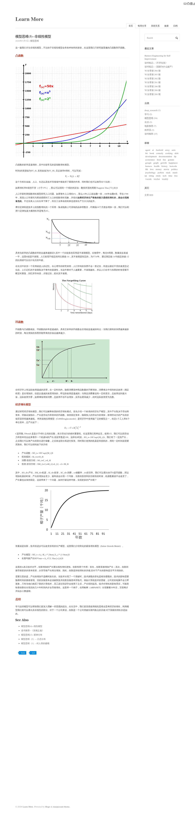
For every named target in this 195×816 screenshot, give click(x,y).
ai (153, 149)
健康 (166, 25)
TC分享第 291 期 (152, 82)
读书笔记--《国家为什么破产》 (159, 66)
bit (146, 153)
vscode (148, 178)
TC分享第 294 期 (152, 70)
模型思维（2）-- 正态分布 (33, 639)
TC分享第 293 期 (152, 74)
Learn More (29, 19)
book (23, 652)
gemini (171, 159)
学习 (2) (148, 114)
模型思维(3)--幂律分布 (31, 634)
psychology (150, 172)
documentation (165, 156)
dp (175, 156)
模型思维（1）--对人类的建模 (35, 643)
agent (147, 149)
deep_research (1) (153, 110)
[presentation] (72, 176)
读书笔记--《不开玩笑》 (156, 62)
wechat (157, 178)
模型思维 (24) (151, 118)
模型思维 (34, 40)
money (159, 169)
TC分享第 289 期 (152, 90)
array (167, 149)
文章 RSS (149, 194)
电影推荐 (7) (150, 125)
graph (156, 162)
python (161, 172)
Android (159, 149)
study (158, 175)
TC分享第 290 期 (152, 86)
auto (174, 149)
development (151, 156)
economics (150, 159)
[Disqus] (72, 693)
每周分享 (142, 25)
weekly (165, 178)
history (164, 166)
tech (33, 652)
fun (164, 159)
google (148, 162)
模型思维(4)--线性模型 (31, 626)
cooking (169, 153)
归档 (175, 25)
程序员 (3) (149, 129)
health (156, 166)
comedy (159, 153)
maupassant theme (61, 806)
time (170, 175)
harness (148, 166)
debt (176, 153)
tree (176, 175)
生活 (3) (148, 122)
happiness (173, 162)
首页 (131, 25)
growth (164, 162)
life (146, 169)
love (152, 169)
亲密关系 (155, 25)
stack (168, 172)
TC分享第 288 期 (152, 94)
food (159, 159)
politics (174, 169)
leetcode (173, 166)
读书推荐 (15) (151, 133)
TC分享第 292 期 (152, 78)
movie (166, 169)
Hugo (47, 806)
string (151, 175)
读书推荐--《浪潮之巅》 (32, 630)
